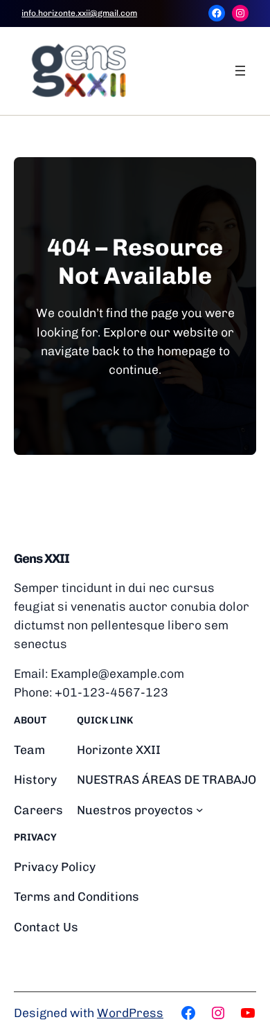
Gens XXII (41, 558)
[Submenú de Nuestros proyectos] (200, 810)
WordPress (130, 1012)
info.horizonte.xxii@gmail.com (79, 13)
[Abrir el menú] (240, 70)
